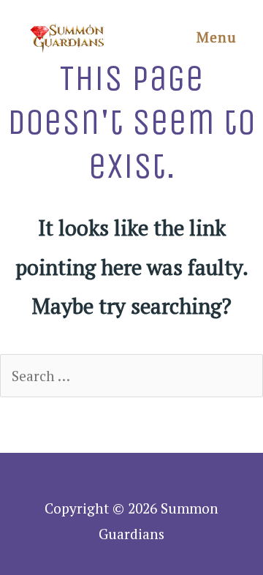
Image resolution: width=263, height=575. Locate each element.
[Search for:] (131, 376)
